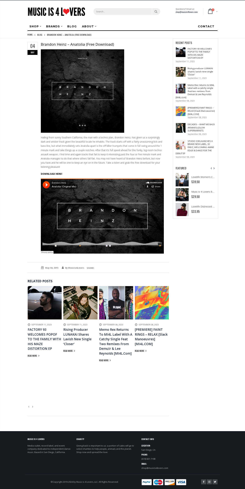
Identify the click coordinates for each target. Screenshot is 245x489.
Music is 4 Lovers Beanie (204, 191)
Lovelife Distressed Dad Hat (206, 206)
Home (30, 34)
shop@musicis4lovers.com (187, 12)
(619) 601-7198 (148, 458)
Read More (33, 355)
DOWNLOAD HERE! (51, 173)
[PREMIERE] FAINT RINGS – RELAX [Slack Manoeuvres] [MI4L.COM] (201, 110)
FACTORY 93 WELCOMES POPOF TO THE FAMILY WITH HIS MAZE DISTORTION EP (200, 53)
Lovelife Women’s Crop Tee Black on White (214, 177)
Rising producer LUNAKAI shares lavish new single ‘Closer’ (200, 71)
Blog (39, 34)
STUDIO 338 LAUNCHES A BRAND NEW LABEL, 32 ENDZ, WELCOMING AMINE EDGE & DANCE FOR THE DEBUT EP (195, 147)
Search (156, 11)
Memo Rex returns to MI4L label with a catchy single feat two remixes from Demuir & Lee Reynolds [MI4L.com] (195, 91)
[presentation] (211, 168)
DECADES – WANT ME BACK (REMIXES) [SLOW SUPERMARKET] (201, 127)
